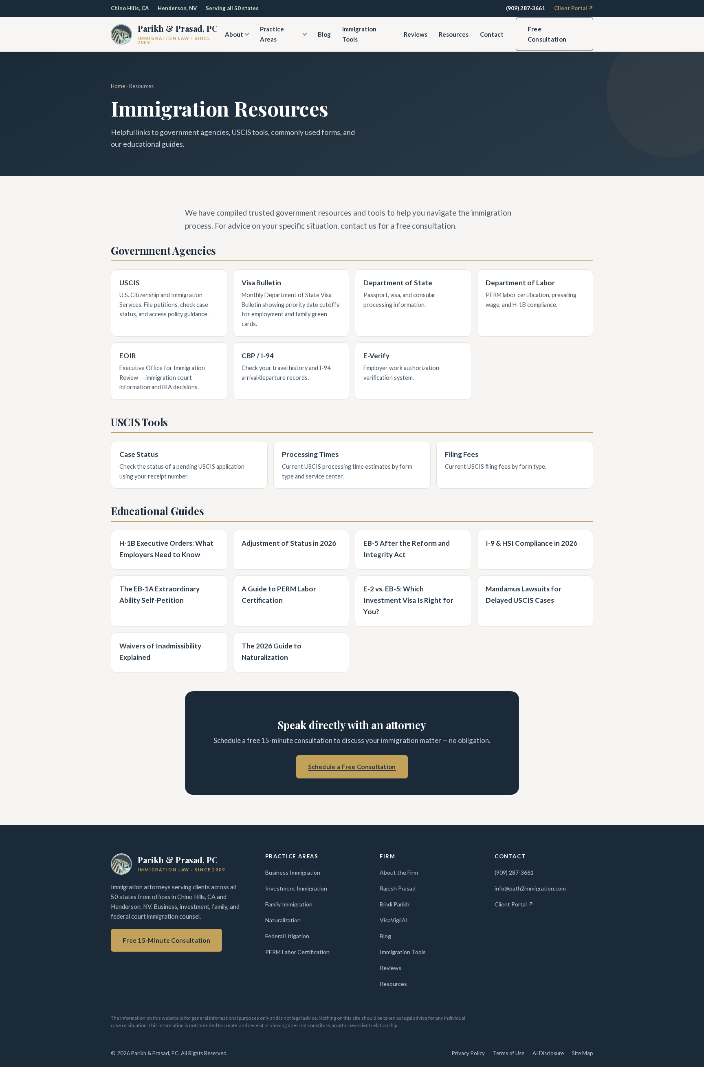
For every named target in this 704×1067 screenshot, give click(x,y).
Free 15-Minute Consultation (166, 940)
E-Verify (376, 355)
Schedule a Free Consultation (352, 766)
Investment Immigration (296, 888)
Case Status (138, 454)
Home (118, 86)
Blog (324, 34)
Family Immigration (288, 904)
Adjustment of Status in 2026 (289, 543)
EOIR (127, 355)
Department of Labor (520, 282)
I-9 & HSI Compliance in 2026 (531, 543)
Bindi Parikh (394, 904)
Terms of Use (508, 1053)
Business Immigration (292, 872)
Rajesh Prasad (398, 888)
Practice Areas (272, 34)
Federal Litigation (287, 936)
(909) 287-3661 (525, 8)
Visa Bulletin (261, 282)
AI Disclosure (548, 1053)
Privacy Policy (468, 1053)
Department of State (397, 282)
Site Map (582, 1053)
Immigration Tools (359, 34)
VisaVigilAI (394, 920)
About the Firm (399, 872)
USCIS (129, 282)
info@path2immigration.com (530, 888)
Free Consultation (547, 34)
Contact (492, 34)
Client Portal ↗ (573, 8)
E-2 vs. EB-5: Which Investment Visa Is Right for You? (408, 600)
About (234, 34)
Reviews (415, 34)
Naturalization (283, 920)
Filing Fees (461, 454)
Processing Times (310, 454)
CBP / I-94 (258, 355)
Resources (454, 34)
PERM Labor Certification (297, 951)
